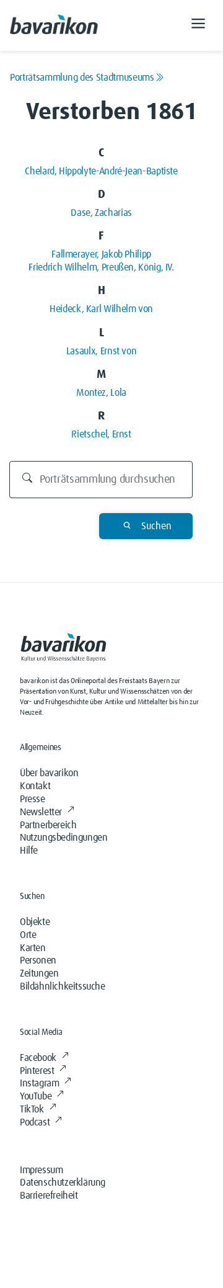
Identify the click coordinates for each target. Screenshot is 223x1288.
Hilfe (29, 851)
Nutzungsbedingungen (63, 838)
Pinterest (37, 1071)
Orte (28, 935)
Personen (38, 960)
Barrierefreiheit (49, 1196)
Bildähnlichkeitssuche (62, 986)
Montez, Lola (101, 393)
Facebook (38, 1058)
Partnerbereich (48, 825)
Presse (32, 799)
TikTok (32, 1109)
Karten (33, 948)
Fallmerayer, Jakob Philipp (101, 254)
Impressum (41, 1170)
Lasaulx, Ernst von (101, 351)
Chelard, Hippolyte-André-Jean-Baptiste (101, 171)
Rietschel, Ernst (101, 434)
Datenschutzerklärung (62, 1182)
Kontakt (35, 786)
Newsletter (41, 812)
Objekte (35, 922)
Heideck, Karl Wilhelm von (101, 309)
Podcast (35, 1122)
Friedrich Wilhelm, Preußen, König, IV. (100, 267)
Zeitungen (39, 973)
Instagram (39, 1083)
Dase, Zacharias (101, 213)
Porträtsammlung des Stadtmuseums (82, 78)
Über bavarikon (49, 773)
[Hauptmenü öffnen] (198, 25)
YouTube (35, 1096)
